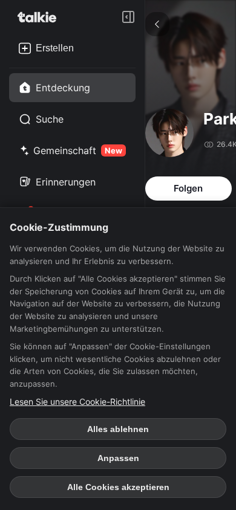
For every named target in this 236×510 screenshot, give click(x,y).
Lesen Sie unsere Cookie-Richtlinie (77, 401)
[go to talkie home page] (40, 16)
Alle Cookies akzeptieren (118, 487)
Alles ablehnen (118, 429)
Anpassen (118, 458)
